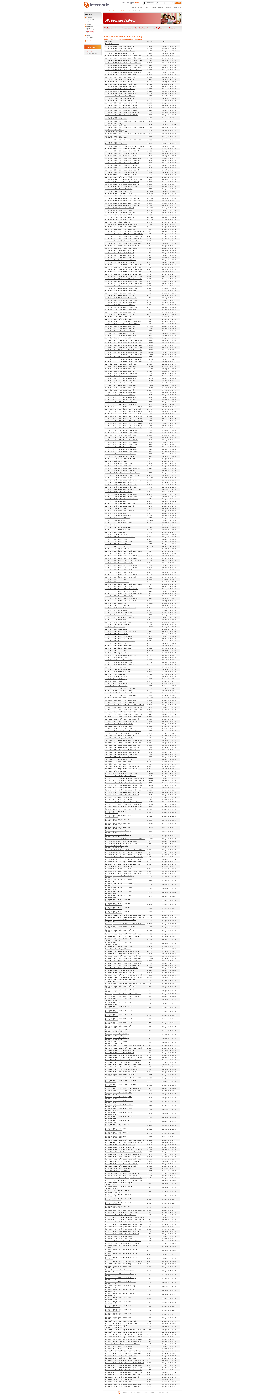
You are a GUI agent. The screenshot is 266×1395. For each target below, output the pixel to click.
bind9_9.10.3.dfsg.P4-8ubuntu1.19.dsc (120, 470)
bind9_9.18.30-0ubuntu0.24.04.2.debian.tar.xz (123, 570)
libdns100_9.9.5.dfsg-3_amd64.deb (118, 946)
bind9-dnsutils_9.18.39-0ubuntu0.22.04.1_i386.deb (125, 140)
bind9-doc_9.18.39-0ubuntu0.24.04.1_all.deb (122, 205)
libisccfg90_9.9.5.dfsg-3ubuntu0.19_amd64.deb (123, 1351)
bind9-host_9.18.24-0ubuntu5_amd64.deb (120, 260)
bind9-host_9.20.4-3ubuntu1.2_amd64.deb (121, 307)
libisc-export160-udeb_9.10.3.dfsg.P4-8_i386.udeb (125, 1078)
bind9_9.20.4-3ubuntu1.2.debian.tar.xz (120, 655)
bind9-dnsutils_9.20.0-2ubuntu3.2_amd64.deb (122, 149)
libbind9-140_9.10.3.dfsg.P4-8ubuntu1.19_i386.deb (125, 850)
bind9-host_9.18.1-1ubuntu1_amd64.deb (120, 255)
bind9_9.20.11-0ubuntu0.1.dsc (116, 634)
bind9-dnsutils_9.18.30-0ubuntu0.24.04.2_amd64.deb (116, 130)
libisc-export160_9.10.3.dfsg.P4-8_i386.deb (122, 1091)
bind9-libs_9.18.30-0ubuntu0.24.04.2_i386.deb (123, 352)
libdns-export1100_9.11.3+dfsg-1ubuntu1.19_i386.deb (117, 912)
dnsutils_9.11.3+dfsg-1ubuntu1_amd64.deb (121, 754)
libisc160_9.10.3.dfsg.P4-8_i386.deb (119, 1147)
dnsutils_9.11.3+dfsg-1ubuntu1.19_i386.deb (122, 752)
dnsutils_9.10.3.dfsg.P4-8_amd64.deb (119, 735)
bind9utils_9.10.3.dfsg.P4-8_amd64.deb (120, 700)
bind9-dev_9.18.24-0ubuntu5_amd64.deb (120, 51)
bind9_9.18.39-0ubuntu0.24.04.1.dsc (119, 596)
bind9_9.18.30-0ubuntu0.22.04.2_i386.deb (121, 567)
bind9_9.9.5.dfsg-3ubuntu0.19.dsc (118, 691)
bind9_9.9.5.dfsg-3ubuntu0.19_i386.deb (120, 695)
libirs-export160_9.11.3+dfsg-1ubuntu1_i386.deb (124, 1048)
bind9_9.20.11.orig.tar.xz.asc (117, 653)
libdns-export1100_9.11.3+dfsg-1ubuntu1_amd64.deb (125, 915)
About (140, 7)
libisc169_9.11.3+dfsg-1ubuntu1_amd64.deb (121, 1164)
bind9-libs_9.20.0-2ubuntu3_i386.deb (119, 371)
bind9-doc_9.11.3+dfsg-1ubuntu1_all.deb (121, 186)
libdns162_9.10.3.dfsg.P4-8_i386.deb (119, 973)
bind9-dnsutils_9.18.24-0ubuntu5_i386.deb (121, 115)
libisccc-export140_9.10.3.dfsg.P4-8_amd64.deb (123, 1178)
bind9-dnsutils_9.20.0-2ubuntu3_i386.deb (121, 156)
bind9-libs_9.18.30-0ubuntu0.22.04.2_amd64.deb (123, 345)
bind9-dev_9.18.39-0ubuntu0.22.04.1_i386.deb (123, 67)
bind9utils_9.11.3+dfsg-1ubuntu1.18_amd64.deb (123, 709)
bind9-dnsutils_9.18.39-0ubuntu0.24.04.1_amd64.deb (116, 143)
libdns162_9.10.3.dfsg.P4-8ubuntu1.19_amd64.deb (124, 975)
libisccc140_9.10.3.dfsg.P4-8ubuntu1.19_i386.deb (124, 1219)
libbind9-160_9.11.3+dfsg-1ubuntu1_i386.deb (122, 864)
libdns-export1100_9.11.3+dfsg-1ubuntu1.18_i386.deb (117, 904)
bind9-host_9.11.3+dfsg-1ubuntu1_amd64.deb (122, 246)
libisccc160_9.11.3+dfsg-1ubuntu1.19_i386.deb (123, 1229)
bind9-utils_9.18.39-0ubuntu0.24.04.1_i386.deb (123, 428)
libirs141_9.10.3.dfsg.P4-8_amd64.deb (120, 1050)
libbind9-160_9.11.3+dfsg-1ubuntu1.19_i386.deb (123, 859)
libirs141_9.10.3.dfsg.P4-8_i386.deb (119, 1053)
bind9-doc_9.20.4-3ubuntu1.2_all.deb (119, 217)
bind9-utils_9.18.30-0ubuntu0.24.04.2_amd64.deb (124, 416)
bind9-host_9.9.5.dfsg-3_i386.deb (118, 319)
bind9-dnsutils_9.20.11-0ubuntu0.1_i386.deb (122, 160)
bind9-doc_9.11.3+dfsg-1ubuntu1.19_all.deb (122, 184)
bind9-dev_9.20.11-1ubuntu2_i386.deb (119, 91)
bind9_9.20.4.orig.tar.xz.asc (116, 676)
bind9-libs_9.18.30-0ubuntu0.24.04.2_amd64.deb (123, 350)
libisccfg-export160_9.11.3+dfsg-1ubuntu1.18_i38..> (118, 1302)
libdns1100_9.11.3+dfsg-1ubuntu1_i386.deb (121, 968)
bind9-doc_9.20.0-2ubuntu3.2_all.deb (119, 208)
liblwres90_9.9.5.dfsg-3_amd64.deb (118, 1379)
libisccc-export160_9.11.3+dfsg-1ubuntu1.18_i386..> (118, 1195)
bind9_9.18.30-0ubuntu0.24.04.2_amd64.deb (121, 575)
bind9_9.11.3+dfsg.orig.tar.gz (117, 508)
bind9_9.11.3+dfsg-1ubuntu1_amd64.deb (120, 504)
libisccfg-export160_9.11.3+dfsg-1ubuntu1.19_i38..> (118, 1310)
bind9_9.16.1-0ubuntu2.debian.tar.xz (119, 511)
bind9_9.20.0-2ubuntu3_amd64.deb (118, 622)
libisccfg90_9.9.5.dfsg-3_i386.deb (118, 1348)
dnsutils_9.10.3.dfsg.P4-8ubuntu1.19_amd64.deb (123, 740)
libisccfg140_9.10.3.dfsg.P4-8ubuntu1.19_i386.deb (125, 1330)
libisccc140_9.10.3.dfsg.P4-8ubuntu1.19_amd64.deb (125, 1217)
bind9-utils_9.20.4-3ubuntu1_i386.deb (120, 456)
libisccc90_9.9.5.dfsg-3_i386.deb (118, 1238)
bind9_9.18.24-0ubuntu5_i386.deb (118, 544)
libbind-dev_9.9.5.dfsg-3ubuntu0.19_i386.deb (123, 804)
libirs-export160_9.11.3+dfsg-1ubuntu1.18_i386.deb (117, 1034)
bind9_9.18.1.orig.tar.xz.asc (116, 534)
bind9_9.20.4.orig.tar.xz (115, 674)
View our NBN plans (92, 53)
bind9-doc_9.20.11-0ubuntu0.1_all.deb (120, 212)
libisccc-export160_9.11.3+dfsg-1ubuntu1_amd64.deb (118, 1207)
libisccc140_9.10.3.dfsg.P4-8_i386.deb (120, 1215)
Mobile (87, 22)
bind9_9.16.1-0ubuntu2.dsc (115, 513)
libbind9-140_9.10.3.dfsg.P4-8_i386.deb (121, 843)
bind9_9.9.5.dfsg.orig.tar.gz (116, 698)
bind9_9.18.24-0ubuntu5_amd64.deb (118, 541)
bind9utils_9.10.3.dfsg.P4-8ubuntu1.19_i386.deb (124, 707)
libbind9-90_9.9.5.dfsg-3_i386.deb (118, 869)
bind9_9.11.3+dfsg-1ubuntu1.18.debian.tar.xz (123, 480)
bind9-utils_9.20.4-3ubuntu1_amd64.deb (120, 454)
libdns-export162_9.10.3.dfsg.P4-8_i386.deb (122, 936)
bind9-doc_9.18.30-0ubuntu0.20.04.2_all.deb (122, 196)
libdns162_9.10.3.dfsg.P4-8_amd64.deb (120, 970)
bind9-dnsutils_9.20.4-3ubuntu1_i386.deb (121, 175)
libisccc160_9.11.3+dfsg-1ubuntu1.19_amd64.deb (123, 1227)
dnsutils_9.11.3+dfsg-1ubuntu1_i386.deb (121, 757)
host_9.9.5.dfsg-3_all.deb (115, 771)
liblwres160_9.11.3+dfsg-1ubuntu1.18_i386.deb (123, 1367)
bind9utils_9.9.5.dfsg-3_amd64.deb (118, 726)
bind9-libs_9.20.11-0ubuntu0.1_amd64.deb (121, 373)
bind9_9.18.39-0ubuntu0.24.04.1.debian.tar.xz (123, 594)
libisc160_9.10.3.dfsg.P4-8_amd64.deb (120, 1145)
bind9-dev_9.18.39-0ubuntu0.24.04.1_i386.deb (123, 72)
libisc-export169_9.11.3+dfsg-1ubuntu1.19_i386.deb (117, 1137)
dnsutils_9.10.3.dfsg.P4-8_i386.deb (119, 738)
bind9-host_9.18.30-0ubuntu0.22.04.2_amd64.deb (123, 269)
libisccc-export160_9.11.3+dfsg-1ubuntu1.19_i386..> (118, 1203)
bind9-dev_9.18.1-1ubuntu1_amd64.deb (119, 46)
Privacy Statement (149, 1392)
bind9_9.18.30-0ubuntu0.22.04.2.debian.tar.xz (123, 560)
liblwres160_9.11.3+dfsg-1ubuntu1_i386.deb (122, 1377)
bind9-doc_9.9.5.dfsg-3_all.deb (117, 222)
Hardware (88, 24)
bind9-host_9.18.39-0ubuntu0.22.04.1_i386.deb (123, 281)
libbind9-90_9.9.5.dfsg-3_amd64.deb (119, 866)
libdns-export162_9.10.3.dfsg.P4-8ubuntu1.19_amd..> (118, 939)
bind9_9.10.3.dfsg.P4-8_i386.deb (118, 466)
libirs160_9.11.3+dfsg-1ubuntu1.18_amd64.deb (123, 1060)
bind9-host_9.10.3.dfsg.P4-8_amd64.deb (120, 227)
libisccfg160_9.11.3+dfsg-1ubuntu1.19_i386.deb (123, 1339)
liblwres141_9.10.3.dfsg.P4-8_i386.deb (120, 1358)
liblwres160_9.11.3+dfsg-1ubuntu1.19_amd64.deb (123, 1370)
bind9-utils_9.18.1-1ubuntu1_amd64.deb (120, 397)
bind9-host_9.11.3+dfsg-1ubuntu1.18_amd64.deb (123, 236)
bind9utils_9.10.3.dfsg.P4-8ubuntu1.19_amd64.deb (124, 705)
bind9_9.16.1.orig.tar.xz (115, 520)
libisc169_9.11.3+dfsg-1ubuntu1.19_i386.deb (122, 1161)
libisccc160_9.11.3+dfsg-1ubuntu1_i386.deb (122, 1234)
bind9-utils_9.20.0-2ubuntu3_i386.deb (120, 437)
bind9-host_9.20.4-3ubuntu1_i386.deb (119, 314)
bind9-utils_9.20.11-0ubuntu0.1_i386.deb (121, 442)
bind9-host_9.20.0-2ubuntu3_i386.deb (119, 295)
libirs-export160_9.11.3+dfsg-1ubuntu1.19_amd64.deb (117, 1038)
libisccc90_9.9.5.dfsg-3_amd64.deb (118, 1236)
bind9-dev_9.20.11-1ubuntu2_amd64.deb (120, 89)
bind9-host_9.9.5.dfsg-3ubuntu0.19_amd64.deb (123, 321)
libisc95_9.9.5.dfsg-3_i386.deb (117, 1171)
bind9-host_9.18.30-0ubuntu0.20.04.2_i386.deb (123, 267)
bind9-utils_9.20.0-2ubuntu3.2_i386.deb (121, 433)
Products (161, 7)
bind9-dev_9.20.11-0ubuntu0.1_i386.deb (120, 86)
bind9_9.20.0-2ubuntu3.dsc (115, 620)
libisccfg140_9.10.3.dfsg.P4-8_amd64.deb (121, 1321)
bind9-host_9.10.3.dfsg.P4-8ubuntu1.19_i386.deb (124, 234)
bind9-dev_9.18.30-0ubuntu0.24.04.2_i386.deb (123, 63)
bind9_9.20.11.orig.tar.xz (115, 650)
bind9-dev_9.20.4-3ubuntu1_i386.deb (119, 100)
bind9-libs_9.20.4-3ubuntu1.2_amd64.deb (121, 383)
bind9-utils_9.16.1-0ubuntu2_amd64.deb (120, 392)
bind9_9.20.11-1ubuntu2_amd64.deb (118, 646)
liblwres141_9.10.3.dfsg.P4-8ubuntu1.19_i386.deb (124, 1363)
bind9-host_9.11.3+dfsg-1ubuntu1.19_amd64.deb (123, 241)
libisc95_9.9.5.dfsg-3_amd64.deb (118, 1168)
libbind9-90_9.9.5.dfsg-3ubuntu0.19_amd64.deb (123, 871)
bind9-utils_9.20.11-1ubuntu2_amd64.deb (121, 444)
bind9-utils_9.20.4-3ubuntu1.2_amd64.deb (121, 449)
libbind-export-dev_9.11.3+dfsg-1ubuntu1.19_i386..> (118, 831)
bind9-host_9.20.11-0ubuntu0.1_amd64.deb (121, 298)
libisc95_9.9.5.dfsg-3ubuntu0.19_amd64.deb (122, 1173)
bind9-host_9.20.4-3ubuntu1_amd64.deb (120, 312)
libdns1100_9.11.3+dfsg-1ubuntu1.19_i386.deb (123, 963)
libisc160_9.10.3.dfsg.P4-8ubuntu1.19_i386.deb (123, 1152)
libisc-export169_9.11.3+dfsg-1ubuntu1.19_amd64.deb (117, 1133)
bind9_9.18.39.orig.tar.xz (115, 603)
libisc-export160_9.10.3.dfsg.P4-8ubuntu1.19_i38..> (118, 1097)
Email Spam (137, 1392)
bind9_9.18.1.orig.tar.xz (115, 532)
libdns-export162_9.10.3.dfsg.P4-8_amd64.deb (123, 934)
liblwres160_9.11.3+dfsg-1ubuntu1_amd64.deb (122, 1375)
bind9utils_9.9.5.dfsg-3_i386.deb (118, 728)
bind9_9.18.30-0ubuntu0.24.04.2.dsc (119, 572)
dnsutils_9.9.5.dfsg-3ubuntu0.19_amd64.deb (122, 766)
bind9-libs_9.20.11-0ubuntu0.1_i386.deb (121, 376)
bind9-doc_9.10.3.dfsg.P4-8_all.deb (119, 177)
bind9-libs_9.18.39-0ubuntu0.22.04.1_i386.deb (123, 357)
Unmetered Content (92, 33)
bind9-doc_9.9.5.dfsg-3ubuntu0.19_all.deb (121, 224)
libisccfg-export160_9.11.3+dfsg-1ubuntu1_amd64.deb (118, 1314)
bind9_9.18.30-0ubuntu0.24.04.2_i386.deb (121, 577)
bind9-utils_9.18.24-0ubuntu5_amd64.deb (121, 402)
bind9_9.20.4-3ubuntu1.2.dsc (116, 657)
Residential (177, 7)
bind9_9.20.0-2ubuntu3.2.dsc (116, 610)
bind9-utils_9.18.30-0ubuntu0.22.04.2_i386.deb (123, 414)
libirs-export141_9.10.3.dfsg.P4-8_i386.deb (122, 996)
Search (177, 2)
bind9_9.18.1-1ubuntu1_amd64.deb (118, 527)
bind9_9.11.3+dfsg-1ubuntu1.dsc (117, 501)
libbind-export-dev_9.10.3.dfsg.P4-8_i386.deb (123, 809)
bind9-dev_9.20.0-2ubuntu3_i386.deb (119, 82)
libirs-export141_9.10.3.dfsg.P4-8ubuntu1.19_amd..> (118, 999)
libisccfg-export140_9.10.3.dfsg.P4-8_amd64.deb (124, 1261)
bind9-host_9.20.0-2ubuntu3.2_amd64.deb (121, 288)
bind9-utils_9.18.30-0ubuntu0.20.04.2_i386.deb (123, 409)
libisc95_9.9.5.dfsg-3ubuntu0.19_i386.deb (121, 1175)
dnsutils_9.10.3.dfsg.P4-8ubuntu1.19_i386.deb (123, 743)
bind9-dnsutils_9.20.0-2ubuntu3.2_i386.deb (122, 151)
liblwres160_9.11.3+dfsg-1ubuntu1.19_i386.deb (123, 1372)
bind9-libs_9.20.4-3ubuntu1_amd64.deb (120, 388)
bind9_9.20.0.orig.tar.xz (115, 627)
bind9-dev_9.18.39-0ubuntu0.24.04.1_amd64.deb (123, 70)
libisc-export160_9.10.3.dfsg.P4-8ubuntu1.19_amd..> (118, 1093)
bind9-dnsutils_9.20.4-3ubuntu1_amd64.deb (121, 172)
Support (153, 7)
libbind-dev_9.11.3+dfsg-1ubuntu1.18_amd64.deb (123, 783)
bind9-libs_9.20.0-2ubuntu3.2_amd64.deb (121, 364)
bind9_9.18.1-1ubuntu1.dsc (115, 525)
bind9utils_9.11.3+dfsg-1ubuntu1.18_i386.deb (123, 712)
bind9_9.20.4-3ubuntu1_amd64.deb (118, 669)
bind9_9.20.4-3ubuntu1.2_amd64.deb (118, 660)
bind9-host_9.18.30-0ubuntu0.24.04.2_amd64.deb (123, 274)
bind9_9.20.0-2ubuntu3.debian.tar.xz (119, 617)
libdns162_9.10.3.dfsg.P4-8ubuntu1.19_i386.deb (123, 977)
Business (169, 7)
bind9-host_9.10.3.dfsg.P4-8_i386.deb (120, 229)
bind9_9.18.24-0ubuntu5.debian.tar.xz (120, 537)
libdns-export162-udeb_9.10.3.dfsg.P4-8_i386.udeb (125, 924)
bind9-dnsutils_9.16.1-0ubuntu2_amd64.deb (121, 103)
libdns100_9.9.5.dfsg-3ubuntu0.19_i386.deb (122, 954)
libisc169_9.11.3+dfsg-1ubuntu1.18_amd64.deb (123, 1154)
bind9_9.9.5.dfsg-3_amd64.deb (116, 683)
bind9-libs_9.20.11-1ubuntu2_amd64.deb (120, 378)
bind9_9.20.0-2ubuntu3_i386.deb (117, 624)
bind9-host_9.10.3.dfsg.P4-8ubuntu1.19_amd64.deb (124, 231)
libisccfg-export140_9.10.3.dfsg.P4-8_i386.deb (123, 1264)
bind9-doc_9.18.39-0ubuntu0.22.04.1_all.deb (122, 203)
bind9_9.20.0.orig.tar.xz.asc (116, 629)
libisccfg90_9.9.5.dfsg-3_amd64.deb (119, 1346)
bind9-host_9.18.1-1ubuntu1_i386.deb (119, 257)
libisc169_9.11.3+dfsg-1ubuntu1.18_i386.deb (122, 1157)
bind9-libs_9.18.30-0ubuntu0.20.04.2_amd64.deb (123, 340)
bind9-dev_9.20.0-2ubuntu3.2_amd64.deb (120, 75)
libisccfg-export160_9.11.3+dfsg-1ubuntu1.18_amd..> (118, 1298)
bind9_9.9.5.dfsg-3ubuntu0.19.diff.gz (120, 688)
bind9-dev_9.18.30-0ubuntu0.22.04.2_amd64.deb (123, 56)
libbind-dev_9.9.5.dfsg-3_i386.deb (118, 799)
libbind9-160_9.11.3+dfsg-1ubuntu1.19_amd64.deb (124, 857)
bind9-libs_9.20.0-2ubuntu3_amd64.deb (120, 369)
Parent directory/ (112, 44)
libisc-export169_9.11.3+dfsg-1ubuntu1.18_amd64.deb (117, 1125)
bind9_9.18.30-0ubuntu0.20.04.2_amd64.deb (121, 556)
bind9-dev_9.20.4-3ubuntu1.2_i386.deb (120, 96)
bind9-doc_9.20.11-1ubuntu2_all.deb (119, 215)
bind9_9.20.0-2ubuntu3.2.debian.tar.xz (120, 608)
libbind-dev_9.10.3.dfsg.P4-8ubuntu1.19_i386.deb (124, 780)
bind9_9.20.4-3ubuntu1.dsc (115, 667)
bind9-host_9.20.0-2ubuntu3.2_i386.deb (120, 291)
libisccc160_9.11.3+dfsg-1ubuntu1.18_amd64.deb (123, 1222)
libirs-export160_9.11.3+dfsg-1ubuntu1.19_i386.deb (117, 1042)
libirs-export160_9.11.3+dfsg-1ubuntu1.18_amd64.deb (117, 1030)
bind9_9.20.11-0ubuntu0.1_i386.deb (118, 638)
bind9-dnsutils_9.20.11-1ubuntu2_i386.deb (121, 165)
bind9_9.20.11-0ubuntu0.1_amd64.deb (119, 636)
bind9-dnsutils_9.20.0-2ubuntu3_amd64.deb (121, 153)
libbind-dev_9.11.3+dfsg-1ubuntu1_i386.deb (122, 795)
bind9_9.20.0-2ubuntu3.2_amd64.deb (118, 612)
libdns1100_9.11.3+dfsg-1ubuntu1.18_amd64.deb (123, 956)
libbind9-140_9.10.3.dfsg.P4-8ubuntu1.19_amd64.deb (116, 846)
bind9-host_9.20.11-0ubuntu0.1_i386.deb (121, 300)
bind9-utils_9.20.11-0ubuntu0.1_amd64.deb (121, 440)
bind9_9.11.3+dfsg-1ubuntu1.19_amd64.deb (121, 494)
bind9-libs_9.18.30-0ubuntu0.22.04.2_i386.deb (123, 347)
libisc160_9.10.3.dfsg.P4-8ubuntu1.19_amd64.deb (124, 1149)
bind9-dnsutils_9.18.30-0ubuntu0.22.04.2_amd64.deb (116, 124)
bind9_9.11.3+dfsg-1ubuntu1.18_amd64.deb (121, 485)
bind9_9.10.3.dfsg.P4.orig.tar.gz (118, 478)
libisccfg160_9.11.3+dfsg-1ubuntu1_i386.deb (122, 1344)
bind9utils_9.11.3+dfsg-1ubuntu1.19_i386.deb (123, 717)
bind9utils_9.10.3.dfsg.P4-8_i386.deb (120, 702)
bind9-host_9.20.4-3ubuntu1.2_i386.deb (120, 310)
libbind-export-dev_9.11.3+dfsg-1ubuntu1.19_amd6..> (118, 828)
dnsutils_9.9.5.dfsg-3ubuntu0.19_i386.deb (121, 769)
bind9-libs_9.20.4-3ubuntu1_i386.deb (119, 390)
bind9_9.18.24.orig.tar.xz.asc (117, 549)
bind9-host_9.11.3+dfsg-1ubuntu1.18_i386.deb (123, 238)
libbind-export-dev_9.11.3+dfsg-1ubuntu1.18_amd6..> (118, 820)
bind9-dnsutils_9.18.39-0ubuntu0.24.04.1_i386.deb (125, 146)
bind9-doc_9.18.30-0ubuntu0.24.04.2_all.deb (122, 201)
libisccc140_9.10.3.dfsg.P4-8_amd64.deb (121, 1212)
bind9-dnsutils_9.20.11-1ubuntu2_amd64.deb (122, 163)
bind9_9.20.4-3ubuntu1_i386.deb (117, 672)
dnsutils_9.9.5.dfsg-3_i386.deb (117, 764)
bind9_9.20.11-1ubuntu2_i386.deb (118, 648)
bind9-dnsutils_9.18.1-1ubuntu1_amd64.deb (121, 108)
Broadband (89, 17)
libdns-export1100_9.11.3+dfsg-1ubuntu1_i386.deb (124, 917)
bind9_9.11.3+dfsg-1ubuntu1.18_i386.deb (121, 487)
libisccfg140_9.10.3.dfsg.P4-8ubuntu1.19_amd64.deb (116, 1326)
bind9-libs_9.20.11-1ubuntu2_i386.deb (120, 380)
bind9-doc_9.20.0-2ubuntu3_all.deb (118, 210)
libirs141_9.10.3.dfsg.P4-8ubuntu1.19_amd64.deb (124, 1055)
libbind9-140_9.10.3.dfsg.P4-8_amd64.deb (121, 841)
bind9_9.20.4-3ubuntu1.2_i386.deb (118, 662)
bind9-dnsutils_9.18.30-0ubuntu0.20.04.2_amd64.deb (116, 118)
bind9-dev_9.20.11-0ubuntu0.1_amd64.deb (121, 84)
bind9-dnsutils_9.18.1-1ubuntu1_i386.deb (121, 110)
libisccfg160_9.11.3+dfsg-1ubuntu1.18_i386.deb (123, 1334)
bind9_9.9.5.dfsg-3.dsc (114, 681)
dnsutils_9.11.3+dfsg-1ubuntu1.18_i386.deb (122, 747)
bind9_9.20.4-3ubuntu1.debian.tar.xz (119, 665)
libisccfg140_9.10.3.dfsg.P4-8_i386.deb (121, 1323)
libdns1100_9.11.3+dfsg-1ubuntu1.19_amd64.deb (123, 961)
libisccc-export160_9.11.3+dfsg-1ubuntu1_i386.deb (125, 1210)
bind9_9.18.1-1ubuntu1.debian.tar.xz (119, 522)
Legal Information (163, 1392)
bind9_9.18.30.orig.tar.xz (115, 579)
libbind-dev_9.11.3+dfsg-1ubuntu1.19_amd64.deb (123, 788)
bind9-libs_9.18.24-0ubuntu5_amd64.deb (120, 335)
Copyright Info (126, 1392)
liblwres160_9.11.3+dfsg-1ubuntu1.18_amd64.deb (123, 1365)
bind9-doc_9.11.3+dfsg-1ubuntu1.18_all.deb (122, 182)
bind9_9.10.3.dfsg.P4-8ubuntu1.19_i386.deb (122, 475)
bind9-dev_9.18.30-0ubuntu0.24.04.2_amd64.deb (123, 60)
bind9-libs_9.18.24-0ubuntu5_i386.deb (120, 338)
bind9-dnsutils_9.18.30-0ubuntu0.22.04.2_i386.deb (125, 127)
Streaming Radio (91, 29)
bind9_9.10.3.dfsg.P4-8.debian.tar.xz (120, 459)
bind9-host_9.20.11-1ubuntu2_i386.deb (120, 305)
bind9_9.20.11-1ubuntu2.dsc (116, 643)
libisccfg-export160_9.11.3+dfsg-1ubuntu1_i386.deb (118, 1318)
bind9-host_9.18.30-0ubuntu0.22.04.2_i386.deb (123, 272)
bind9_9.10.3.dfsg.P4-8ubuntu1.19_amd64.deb (122, 473)
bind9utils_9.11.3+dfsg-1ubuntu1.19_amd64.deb (123, 714)
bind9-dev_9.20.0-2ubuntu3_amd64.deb (119, 79)
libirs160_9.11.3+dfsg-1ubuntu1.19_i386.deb (122, 1067)
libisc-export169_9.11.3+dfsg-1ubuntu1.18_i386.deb (117, 1129)
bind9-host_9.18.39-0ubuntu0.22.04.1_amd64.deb (123, 279)
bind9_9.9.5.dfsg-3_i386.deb (116, 686)
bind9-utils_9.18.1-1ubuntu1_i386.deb (120, 399)
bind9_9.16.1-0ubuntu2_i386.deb (117, 518)
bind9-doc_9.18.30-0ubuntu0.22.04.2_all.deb (122, 198)
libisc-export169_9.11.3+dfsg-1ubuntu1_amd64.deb (124, 1140)
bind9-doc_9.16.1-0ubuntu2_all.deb (118, 189)
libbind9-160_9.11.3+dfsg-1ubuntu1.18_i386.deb (123, 855)
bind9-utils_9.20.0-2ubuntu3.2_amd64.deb (121, 430)
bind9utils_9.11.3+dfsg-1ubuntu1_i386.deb (121, 721)
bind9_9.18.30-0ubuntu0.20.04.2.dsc (119, 553)
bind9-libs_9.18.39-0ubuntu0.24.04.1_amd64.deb (123, 359)
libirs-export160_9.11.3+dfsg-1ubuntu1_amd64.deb (124, 1046)
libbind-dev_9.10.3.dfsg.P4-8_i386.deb (120, 776)
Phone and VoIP (90, 19)
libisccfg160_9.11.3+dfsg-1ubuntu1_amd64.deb (123, 1341)
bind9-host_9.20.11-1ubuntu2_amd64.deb (120, 302)
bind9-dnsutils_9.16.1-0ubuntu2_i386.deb (121, 105)
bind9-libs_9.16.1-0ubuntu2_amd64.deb (120, 326)
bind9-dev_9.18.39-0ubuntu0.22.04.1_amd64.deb (123, 65)
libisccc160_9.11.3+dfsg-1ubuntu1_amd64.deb (122, 1231)
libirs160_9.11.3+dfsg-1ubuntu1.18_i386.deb (122, 1062)
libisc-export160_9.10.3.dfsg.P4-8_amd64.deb (123, 1088)
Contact (146, 7)
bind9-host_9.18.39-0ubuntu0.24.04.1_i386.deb (123, 286)
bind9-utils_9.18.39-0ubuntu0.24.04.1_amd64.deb (124, 425)
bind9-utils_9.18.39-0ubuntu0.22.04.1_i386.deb (123, 423)
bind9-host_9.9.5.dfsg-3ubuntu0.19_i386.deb (122, 324)
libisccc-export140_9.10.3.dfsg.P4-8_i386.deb (123, 1180)
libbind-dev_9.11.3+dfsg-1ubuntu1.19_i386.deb (123, 790)
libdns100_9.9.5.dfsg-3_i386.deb (118, 949)
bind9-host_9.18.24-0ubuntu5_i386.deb (120, 262)
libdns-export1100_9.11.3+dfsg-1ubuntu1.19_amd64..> (117, 908)
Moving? (88, 35)
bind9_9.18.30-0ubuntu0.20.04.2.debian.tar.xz (123, 551)
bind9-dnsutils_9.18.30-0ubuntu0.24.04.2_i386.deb (125, 134)
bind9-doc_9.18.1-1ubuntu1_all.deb (118, 191)
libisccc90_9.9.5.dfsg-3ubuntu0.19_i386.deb (122, 1243)
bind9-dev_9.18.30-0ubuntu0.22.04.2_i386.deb (123, 58)
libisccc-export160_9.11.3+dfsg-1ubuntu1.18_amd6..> (118, 1191)
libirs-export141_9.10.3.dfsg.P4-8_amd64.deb (123, 994)
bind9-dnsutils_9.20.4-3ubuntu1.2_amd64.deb (122, 168)
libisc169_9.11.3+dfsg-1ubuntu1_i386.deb (121, 1166)
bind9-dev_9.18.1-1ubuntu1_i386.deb (119, 48)
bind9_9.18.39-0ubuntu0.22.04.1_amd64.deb (121, 589)
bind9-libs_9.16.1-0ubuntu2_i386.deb (119, 328)
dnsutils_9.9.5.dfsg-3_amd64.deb (118, 762)
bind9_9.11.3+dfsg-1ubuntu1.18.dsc (118, 482)
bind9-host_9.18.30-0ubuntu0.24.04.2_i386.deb (123, 276)
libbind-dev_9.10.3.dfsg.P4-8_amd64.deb (121, 773)
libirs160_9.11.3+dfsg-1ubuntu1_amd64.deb (121, 1069)
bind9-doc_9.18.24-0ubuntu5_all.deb (119, 194)
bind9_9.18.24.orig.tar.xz (115, 546)
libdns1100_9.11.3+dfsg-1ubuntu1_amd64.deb (122, 965)
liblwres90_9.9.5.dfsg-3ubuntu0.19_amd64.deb (123, 1384)
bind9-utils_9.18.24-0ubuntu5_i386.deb (120, 404)
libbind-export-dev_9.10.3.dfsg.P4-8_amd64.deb (123, 807)
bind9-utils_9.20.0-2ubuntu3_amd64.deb (120, 435)
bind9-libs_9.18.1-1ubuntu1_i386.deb (119, 333)
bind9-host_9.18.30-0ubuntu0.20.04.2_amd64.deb (123, 265)
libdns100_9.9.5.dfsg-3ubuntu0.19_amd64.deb (122, 951)
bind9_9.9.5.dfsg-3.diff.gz (116, 679)
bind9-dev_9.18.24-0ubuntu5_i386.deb (119, 53)
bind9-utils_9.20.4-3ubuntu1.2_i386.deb (121, 452)
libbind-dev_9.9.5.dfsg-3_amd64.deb (119, 797)
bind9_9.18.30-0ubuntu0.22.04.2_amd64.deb (121, 565)
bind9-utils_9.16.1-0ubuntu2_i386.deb (120, 395)
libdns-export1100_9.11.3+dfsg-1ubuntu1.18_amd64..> (117, 900)
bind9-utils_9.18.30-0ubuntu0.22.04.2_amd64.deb (124, 411)
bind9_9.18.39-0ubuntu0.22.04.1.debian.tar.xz (123, 584)
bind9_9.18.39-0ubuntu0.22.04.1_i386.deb (121, 591)
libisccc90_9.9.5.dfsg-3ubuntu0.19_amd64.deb (123, 1241)
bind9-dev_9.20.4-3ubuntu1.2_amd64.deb (120, 93)
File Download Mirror (126, 10)
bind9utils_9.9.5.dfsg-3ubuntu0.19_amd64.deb (123, 731)
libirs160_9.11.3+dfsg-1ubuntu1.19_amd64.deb (123, 1065)
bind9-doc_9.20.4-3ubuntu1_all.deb (118, 220)
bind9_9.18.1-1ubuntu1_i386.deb (117, 530)
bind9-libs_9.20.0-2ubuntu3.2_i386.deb (120, 366)
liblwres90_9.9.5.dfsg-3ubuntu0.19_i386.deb (122, 1386)
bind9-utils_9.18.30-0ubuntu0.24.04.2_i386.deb (123, 418)
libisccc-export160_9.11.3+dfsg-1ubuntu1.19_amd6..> (118, 1199)
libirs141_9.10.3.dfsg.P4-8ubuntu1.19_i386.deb (123, 1057)
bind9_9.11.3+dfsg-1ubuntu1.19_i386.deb (121, 497)
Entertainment (89, 26)
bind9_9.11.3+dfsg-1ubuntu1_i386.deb (119, 506)
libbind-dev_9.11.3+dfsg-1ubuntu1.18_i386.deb (123, 785)
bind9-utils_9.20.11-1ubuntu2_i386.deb (120, 447)
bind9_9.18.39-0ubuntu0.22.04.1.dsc (119, 586)
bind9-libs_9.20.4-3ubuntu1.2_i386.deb (120, 385)
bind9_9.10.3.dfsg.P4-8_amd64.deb (118, 463)
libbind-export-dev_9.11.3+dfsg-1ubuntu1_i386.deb (125, 839)
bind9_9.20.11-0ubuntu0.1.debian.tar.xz (121, 631)
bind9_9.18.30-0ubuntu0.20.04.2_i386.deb (121, 558)
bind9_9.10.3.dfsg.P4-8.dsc (116, 461)
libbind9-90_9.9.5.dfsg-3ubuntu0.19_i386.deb (123, 873)
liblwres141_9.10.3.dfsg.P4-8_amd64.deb (121, 1356)
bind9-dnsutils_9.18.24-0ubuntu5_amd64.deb (122, 112)
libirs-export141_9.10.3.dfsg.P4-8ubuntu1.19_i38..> (118, 1003)
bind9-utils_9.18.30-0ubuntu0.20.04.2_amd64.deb (124, 407)
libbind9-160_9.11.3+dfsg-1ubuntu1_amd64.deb (123, 862)
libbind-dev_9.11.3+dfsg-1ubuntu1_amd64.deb (122, 792)
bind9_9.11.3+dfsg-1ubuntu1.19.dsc (118, 492)
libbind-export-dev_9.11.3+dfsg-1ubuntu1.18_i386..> (118, 824)
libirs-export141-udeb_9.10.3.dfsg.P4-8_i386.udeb (125, 984)
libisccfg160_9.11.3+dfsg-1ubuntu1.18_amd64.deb (124, 1332)
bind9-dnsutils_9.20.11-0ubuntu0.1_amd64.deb (123, 158)
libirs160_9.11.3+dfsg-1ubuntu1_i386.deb (121, 1072)
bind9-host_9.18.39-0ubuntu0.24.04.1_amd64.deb (123, 283)
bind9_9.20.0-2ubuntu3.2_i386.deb (118, 615)
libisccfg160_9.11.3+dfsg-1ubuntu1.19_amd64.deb (124, 1337)
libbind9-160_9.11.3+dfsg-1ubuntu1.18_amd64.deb (124, 852)
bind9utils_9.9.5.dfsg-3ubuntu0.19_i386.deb (122, 733)
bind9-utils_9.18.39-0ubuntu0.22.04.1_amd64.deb (124, 421)
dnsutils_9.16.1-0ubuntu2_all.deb (118, 759)
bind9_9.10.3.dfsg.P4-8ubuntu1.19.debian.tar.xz (124, 468)
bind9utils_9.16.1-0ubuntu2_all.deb (119, 724)
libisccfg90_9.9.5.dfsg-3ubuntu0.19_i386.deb (123, 1353)
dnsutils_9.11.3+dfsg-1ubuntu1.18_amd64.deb (122, 745)
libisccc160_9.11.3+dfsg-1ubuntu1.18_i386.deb (123, 1224)
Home (134, 7)
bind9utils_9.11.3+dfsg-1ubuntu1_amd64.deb (122, 719)
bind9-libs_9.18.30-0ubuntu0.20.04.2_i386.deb (123, 343)
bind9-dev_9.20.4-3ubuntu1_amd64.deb (119, 98)
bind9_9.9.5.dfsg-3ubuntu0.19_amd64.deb (121, 693)
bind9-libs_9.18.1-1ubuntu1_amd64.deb (120, 331)
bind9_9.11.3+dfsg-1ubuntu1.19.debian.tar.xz (123, 489)
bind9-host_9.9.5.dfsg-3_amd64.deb (118, 317)
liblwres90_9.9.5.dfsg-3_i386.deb (118, 1382)
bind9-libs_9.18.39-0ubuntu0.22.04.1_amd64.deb (123, 355)
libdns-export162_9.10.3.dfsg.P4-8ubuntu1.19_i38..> (118, 943)
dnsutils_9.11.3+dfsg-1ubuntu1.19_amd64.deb (122, 750)
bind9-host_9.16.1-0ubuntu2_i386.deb (119, 253)
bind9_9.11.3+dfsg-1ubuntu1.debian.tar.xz (121, 499)
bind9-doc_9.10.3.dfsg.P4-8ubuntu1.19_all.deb (123, 179)
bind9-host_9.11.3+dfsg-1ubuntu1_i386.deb (121, 248)
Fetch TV (89, 28)
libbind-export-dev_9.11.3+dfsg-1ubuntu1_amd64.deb (118, 835)
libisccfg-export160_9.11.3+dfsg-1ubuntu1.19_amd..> (118, 1306)
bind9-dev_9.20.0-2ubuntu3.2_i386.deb (120, 77)
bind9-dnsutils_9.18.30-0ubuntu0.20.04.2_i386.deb (125, 121)
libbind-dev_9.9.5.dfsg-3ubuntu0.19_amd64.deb (123, 802)
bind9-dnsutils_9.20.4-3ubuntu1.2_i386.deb (122, 170)
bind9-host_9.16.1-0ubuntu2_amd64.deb (120, 250)
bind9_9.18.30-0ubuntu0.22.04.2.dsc (119, 563)
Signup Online (89, 37)
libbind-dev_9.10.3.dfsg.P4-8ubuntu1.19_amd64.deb (125, 778)
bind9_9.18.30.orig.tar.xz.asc (117, 582)
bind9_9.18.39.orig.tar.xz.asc (117, 605)
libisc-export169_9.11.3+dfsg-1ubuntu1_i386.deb (124, 1142)
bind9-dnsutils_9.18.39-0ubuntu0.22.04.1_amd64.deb (116, 137)
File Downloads (91, 31)
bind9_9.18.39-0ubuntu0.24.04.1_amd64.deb (121, 598)
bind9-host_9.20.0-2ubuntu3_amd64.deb (120, 293)
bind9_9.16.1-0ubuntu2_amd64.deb (118, 515)
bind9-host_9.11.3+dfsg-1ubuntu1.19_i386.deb (123, 243)
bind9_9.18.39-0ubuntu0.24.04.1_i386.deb (121, 601)
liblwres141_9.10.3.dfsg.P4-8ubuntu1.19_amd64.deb (125, 1360)
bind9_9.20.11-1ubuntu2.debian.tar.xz (120, 641)
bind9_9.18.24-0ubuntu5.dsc (116, 539)
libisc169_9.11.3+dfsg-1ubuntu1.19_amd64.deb (123, 1159)
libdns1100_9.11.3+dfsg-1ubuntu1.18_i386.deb (123, 958)
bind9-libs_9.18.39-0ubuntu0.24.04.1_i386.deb (123, 362)
